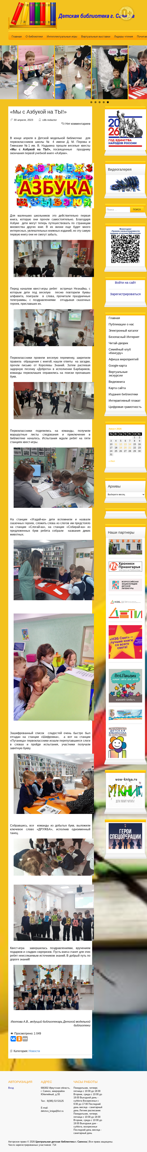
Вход (11, 1088)
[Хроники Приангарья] (125, 566)
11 (116, 444)
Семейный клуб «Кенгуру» (120, 351)
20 (125, 447)
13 (125, 444)
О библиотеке (34, 36)
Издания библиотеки (123, 394)
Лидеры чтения (123, 36)
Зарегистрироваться (125, 294)
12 (120, 444)
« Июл (112, 461)
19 (120, 447)
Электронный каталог (123, 330)
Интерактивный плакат (125, 400)
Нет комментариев (77, 123)
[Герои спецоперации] (125, 836)
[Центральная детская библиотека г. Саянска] (73, 15)
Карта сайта (117, 388)
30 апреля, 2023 (23, 119)
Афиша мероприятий (124, 359)
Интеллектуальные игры (62, 36)
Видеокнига (117, 381)
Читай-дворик (118, 343)
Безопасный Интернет (124, 337)
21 (130, 447)
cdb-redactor (49, 119)
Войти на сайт (125, 282)
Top (138, 1143)
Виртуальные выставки (95, 36)
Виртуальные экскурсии (118, 373)
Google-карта (118, 365)
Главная (17, 36)
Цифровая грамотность (125, 407)
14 (130, 444)
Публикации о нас (121, 324)
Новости (34, 1051)
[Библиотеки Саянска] (125, 546)
